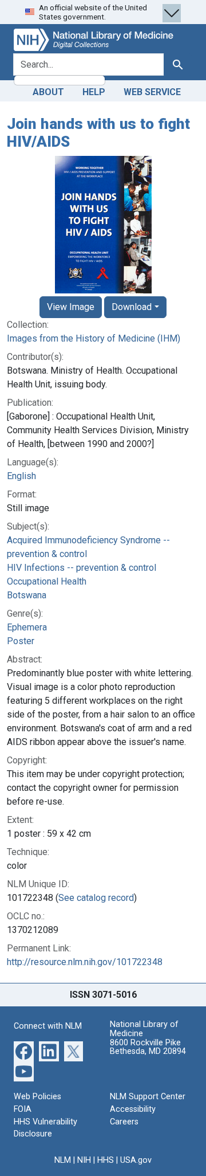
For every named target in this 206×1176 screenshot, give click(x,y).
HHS (105, 1160)
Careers (124, 1122)
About (48, 92)
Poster (20, 641)
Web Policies (37, 1096)
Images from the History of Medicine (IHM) (93, 338)
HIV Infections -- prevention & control (81, 567)
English (21, 476)
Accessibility (133, 1109)
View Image (70, 306)
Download (132, 306)
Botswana (26, 595)
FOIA (22, 1109)
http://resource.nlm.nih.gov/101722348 (85, 962)
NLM (62, 1160)
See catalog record (96, 897)
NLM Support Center (147, 1096)
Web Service (152, 92)
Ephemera (27, 627)
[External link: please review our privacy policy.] (24, 1050)
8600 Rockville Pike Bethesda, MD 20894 (148, 1047)
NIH (84, 1160)
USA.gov (136, 1160)
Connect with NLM (48, 1026)
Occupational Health (46, 581)
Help (93, 92)
